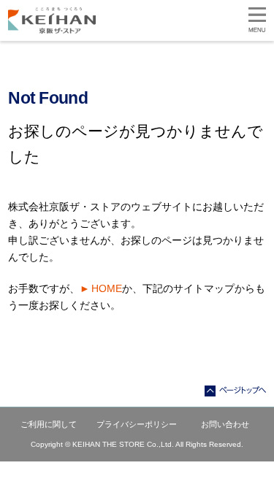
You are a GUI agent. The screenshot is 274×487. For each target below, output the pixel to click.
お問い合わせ (225, 424)
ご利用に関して (48, 424)
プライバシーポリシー (136, 424)
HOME (106, 288)
